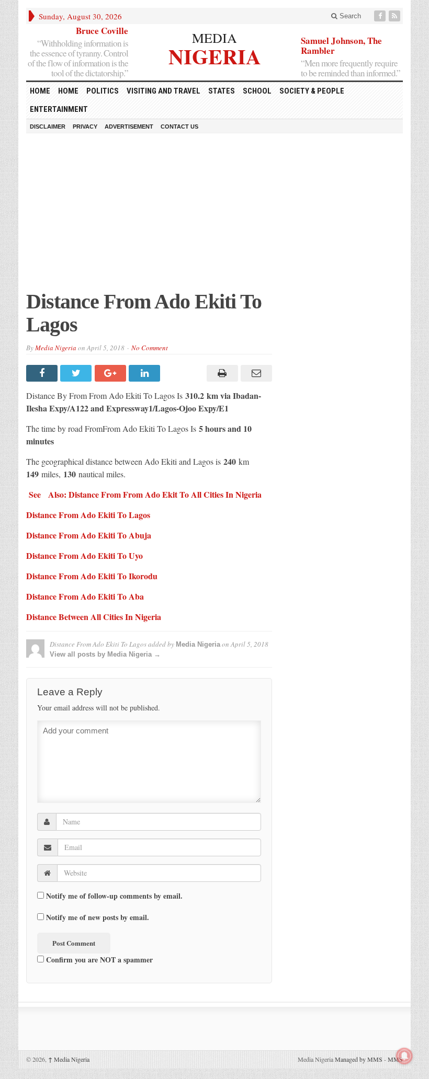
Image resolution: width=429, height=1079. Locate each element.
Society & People (311, 91)
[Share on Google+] (112, 373)
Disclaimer (47, 126)
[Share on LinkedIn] (146, 373)
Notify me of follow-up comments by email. (114, 896)
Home (68, 91)
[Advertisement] (214, 217)
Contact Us (179, 126)
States (221, 91)
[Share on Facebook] (43, 373)
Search (349, 16)
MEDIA (214, 38)
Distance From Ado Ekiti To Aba (85, 596)
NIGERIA (214, 55)
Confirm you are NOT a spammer (98, 959)
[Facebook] (381, 16)
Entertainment (59, 109)
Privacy (85, 126)
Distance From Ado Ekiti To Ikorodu (91, 576)
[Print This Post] (221, 373)
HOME (40, 91)
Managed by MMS (358, 1059)
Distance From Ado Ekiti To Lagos (88, 515)
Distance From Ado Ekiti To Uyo (84, 555)
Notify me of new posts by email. (97, 917)
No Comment (149, 347)
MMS (395, 1059)
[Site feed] (395, 16)
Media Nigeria (55, 347)
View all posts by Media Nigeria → (105, 654)
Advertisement (129, 126)
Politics (102, 91)
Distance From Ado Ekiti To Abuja (88, 535)
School (257, 91)
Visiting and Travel (163, 91)
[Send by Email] (255, 373)
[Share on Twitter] (77, 373)
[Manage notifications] (404, 1056)
